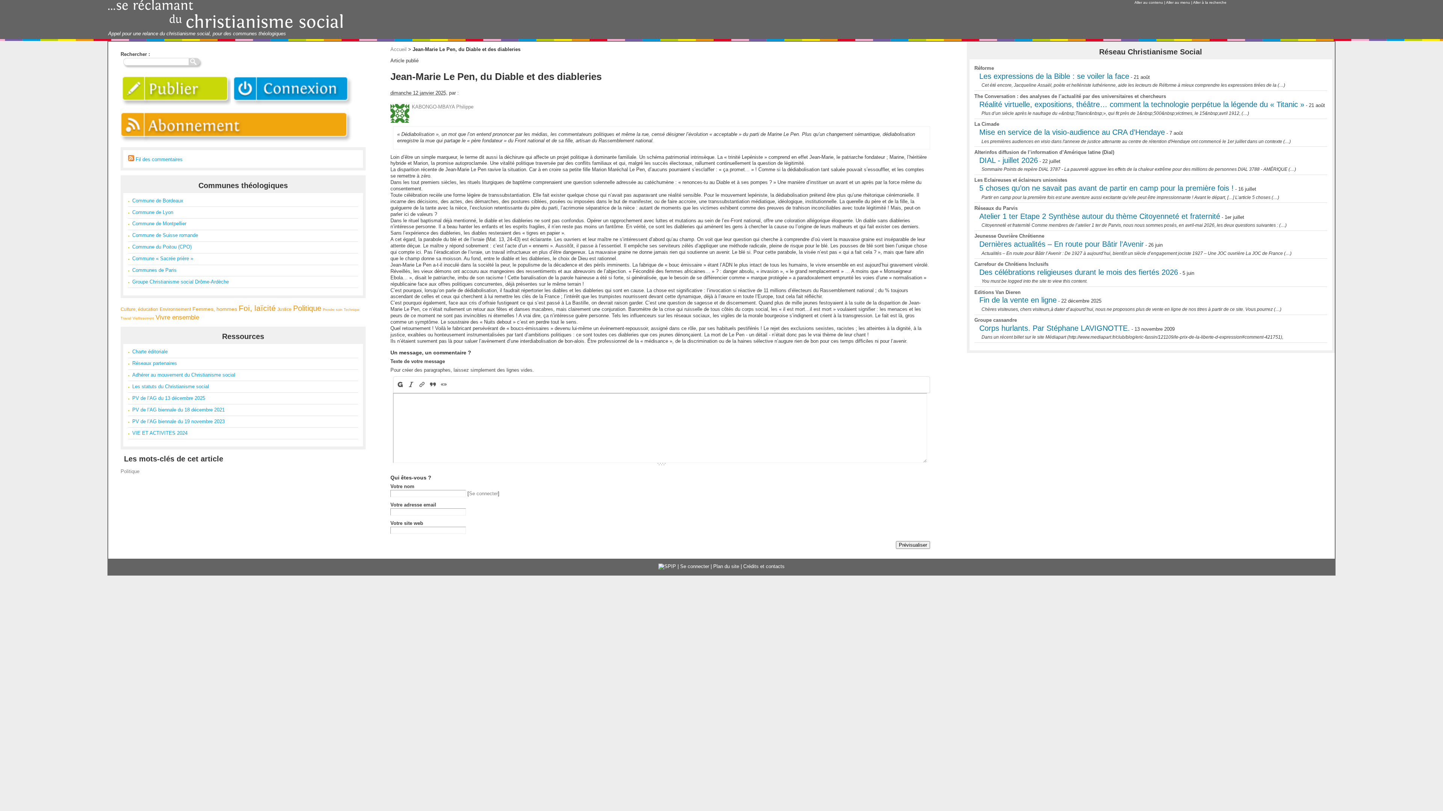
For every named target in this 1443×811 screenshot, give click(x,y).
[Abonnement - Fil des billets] (237, 143)
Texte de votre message (417, 361)
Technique (352, 310)
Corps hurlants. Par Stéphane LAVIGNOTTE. (1054, 328)
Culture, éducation (139, 309)
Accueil (398, 49)
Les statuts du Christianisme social (170, 386)
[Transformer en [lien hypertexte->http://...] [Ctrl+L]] (421, 385)
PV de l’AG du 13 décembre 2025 (168, 398)
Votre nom (402, 486)
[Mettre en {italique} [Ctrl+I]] (410, 385)
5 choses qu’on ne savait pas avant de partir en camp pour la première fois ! (1106, 188)
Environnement (175, 309)
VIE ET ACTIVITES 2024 (160, 433)
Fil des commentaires (158, 159)
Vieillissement (143, 318)
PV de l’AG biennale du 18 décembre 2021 (178, 410)
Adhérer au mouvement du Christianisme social (183, 375)
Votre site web (406, 523)
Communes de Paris (154, 270)
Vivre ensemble (177, 317)
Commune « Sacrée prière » (162, 258)
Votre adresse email (413, 505)
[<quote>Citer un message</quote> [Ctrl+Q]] (432, 385)
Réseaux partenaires (154, 363)
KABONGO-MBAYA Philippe (442, 107)
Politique (307, 308)
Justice (284, 309)
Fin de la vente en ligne (1018, 300)
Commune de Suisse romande (165, 235)
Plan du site (726, 566)
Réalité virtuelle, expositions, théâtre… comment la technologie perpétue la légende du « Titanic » (1141, 104)
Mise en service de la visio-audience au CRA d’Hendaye (1072, 132)
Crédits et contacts (764, 566)
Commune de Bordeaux (157, 201)
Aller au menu (1178, 2)
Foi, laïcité (257, 308)
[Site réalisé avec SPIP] (667, 566)
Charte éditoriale (150, 351)
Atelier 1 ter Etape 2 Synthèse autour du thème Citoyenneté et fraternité (1099, 216)
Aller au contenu (1148, 2)
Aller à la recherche (1210, 2)
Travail (126, 318)
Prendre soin (332, 310)
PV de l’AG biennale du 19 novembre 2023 (178, 421)
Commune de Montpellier (159, 223)
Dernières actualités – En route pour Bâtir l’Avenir (1061, 244)
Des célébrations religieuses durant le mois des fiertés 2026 (1078, 272)
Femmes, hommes (214, 309)
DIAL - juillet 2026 (1008, 160)
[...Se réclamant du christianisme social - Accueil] (225, 27)
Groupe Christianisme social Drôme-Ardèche (180, 282)
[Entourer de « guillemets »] (443, 385)
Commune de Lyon (152, 212)
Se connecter (483, 493)
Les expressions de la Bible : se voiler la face (1054, 76)
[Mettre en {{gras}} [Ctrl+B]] (399, 385)
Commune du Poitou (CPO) (162, 247)
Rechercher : (135, 54)
